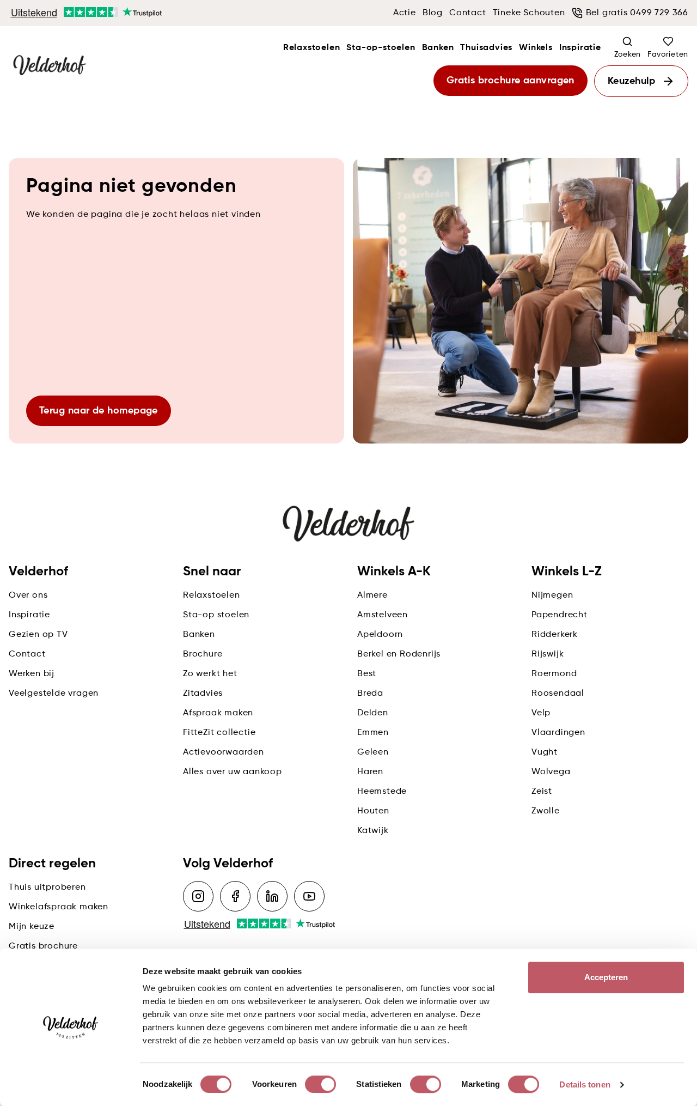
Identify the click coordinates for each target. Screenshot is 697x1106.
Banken (438, 48)
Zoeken (627, 54)
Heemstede (382, 791)
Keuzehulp (631, 81)
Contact (467, 13)
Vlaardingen (558, 732)
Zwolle (545, 811)
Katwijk (373, 831)
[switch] (320, 1084)
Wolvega (551, 772)
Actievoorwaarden (223, 752)
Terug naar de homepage (98, 411)
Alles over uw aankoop (232, 772)
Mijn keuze (31, 926)
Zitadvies (203, 693)
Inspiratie (580, 48)
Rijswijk (547, 654)
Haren (370, 772)
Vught (544, 752)
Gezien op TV (38, 634)
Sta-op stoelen (216, 615)
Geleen (373, 752)
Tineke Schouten (529, 13)
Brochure (202, 654)
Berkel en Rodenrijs (399, 654)
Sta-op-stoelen (380, 48)
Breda (370, 693)
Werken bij (31, 674)
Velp (541, 713)
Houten (373, 811)
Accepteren (606, 977)
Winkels (536, 48)
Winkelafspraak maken (58, 907)
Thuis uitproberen (47, 887)
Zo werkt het (210, 674)
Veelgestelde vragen (54, 693)
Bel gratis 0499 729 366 (637, 13)
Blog (433, 13)
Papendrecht (559, 615)
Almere (372, 595)
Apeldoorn (380, 634)
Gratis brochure (43, 946)
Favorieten (667, 54)
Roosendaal (557, 693)
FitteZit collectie (219, 732)
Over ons (28, 595)
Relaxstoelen (311, 48)
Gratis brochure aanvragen (510, 81)
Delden (372, 713)
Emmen (373, 732)
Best (366, 674)
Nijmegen (552, 595)
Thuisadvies (486, 48)
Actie (404, 13)
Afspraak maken (218, 713)
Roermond (554, 674)
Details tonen (584, 1084)
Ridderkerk (554, 634)
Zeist (541, 791)
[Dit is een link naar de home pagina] (49, 65)
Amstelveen (382, 615)
